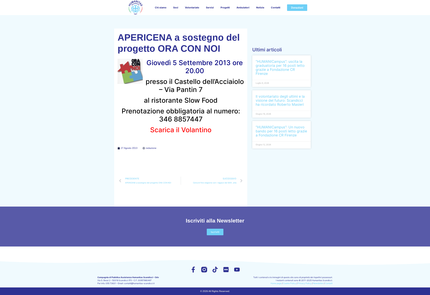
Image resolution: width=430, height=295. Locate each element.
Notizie (260, 7)
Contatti (275, 7)
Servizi (210, 7)
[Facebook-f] (193, 270)
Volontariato (192, 7)
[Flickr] (226, 270)
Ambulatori (242, 7)
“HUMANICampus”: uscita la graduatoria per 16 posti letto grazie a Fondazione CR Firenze (280, 67)
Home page (276, 283)
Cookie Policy (289, 283)
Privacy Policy (304, 283)
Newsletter (318, 283)
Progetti (225, 7)
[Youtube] (237, 270)
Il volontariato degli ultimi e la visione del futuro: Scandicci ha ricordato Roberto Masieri (280, 100)
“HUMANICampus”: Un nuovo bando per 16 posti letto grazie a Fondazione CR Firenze (281, 131)
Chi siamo (160, 7)
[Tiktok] (215, 270)
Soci (175, 7)
